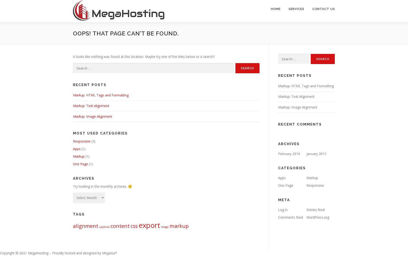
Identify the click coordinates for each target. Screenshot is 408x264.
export (149, 225)
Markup (79, 156)
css (134, 225)
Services (296, 9)
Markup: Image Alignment (92, 116)
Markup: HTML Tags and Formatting (101, 95)
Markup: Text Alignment (91, 106)
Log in (283, 210)
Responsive (81, 141)
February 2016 (289, 153)
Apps (77, 149)
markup (179, 225)
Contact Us (323, 9)
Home (275, 9)
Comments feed (290, 217)
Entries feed (315, 210)
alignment (85, 225)
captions (104, 227)
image (165, 227)
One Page (80, 164)
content (120, 225)
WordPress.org (317, 217)
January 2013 (316, 153)
